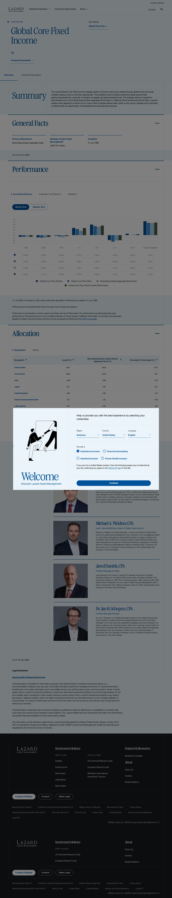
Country (105, 430)
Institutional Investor (90, 451)
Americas (81, 435)
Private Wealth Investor (116, 458)
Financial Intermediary (117, 451)
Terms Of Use (114, 468)
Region (79, 430)
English (131, 435)
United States (108, 435)
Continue (113, 483)
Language (132, 430)
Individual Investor (89, 458)
